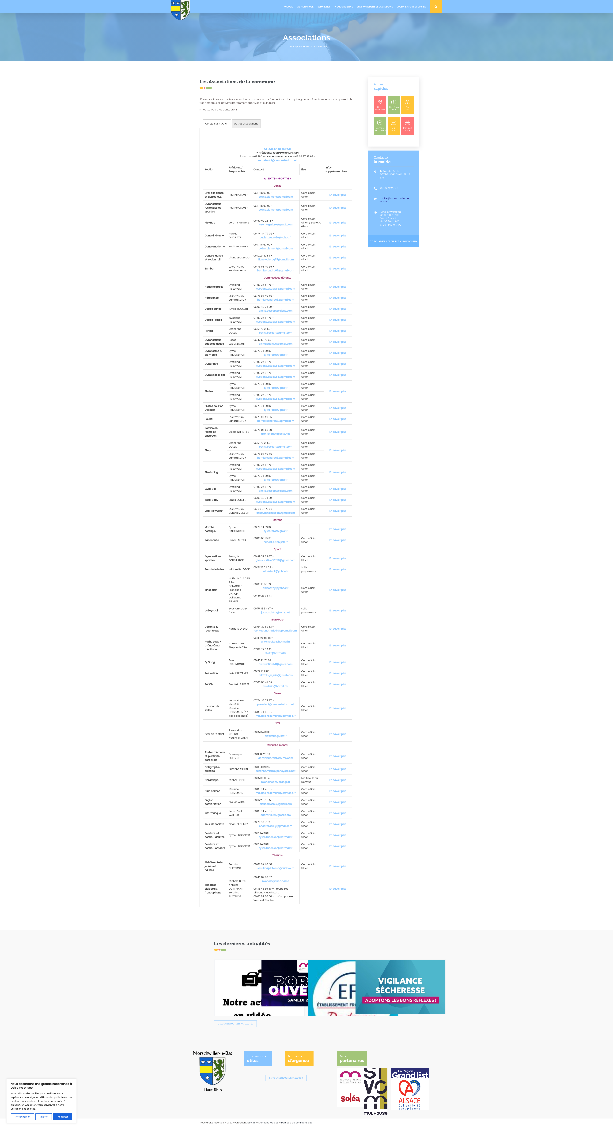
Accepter (63, 1116)
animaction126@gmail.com (275, 344)
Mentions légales (268, 1122)
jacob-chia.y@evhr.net (275, 612)
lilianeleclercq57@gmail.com (275, 259)
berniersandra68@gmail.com (275, 270)
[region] (41, 1101)
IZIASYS (251, 1122)
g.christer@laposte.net (275, 434)
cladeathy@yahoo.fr (275, 588)
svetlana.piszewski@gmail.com (275, 289)
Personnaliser (22, 1116)
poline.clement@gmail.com (275, 197)
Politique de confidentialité (297, 1122)
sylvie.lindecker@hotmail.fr (275, 837)
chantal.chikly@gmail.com (275, 826)
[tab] (217, 123)
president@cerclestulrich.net (275, 704)
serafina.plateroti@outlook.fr (275, 868)
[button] (436, 6)
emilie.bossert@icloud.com (275, 311)
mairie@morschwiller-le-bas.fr (395, 200)
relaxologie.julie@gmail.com (275, 675)
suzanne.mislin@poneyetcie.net (275, 771)
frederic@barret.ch (275, 686)
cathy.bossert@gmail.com (275, 333)
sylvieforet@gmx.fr (276, 355)
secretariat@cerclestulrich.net (277, 160)
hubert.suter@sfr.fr (276, 542)
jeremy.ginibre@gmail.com (275, 224)
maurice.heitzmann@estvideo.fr (276, 716)
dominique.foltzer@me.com (275, 758)
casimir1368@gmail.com (276, 815)
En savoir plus (337, 195)
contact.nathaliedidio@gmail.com (275, 630)
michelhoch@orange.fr (275, 782)
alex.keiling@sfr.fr (276, 736)
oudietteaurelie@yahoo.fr (276, 237)
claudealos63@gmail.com (276, 804)
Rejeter (44, 1116)
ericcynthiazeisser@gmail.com (275, 513)
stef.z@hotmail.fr (275, 653)
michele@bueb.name (275, 881)
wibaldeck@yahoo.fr (275, 571)
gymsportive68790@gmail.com (275, 560)
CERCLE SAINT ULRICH (277, 149)
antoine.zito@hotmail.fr (275, 641)
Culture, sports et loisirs (299, 46)
